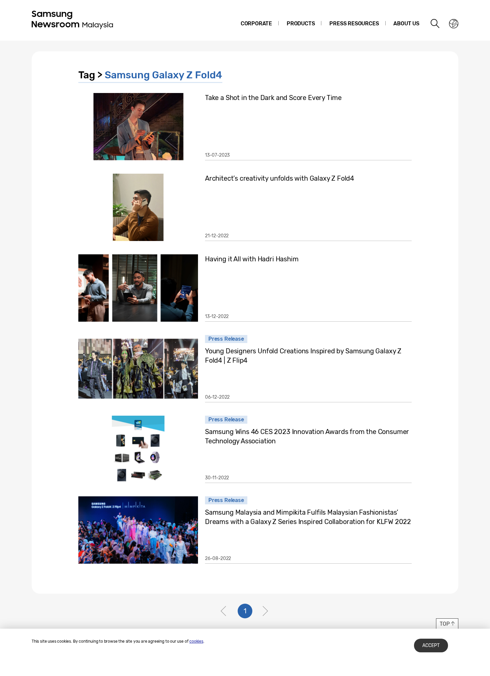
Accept (431, 645)
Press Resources (354, 23)
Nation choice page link (453, 23)
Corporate (256, 23)
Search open (435, 23)
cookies (196, 641)
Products (301, 23)
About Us (406, 23)
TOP (444, 624)
